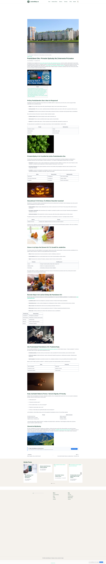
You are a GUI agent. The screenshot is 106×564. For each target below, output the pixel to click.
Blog (54, 496)
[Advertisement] (53, 9)
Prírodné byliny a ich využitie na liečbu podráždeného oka (37, 89)
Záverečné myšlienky (31, 96)
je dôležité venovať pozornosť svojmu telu (63, 429)
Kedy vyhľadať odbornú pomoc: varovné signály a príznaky (37, 95)
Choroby (69, 494)
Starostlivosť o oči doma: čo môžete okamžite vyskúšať (37, 90)
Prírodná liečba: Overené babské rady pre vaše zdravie (75, 476)
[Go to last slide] (25, 473)
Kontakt (74, 1)
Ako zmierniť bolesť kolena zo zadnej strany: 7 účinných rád (68, 455)
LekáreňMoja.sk (31, 60)
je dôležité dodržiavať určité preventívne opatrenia (48, 349)
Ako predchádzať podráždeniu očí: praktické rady (36, 94)
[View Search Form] (78, 2)
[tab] (51, 483)
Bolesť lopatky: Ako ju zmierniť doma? (34, 455)
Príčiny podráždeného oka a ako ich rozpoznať (35, 88)
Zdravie (69, 499)
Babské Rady (70, 497)
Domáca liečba (29, 56)
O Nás (70, 1)
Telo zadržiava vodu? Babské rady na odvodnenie (29, 476)
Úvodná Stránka (56, 494)
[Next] (81, 473)
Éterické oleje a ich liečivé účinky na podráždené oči (36, 93)
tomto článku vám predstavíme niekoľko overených (55, 65)
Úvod (49, 1)
